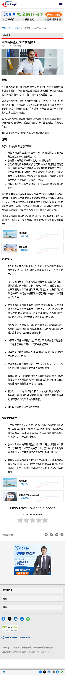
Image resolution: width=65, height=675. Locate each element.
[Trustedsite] (10, 631)
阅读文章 (25, 250)
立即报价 (25, 236)
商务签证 (18, 28)
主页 (4, 28)
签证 (10, 28)
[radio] (20, 520)
